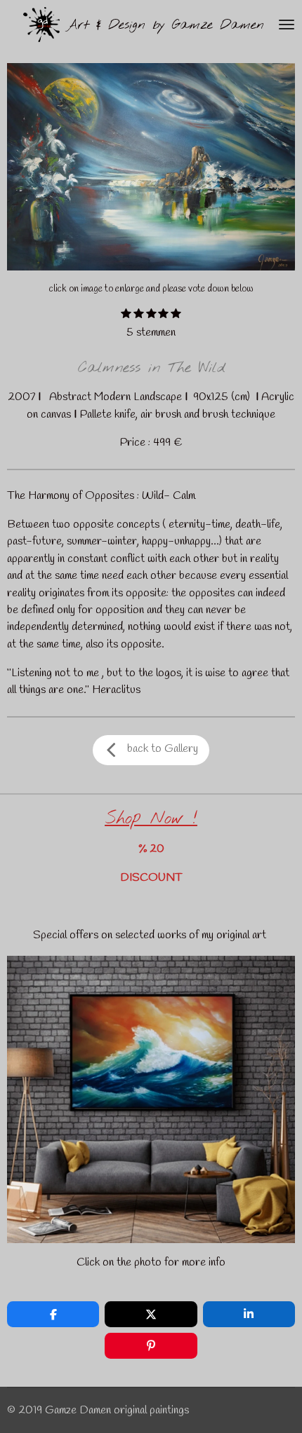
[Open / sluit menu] (286, 24)
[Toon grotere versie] (151, 166)
